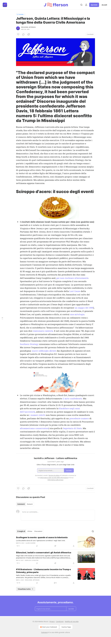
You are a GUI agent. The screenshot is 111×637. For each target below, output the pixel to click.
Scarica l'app (66, 627)
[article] (55, 542)
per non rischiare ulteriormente (72, 278)
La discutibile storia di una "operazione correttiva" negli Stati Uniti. (40, 540)
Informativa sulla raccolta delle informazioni (54, 478)
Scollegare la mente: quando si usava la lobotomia (42, 537)
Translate (20, 14)
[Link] (13, 96)
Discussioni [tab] (38, 531)
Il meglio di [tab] (21, 531)
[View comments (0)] (23, 34)
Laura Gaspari (30, 543)
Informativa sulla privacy (55, 480)
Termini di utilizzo (54, 475)
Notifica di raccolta (71, 621)
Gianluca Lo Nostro (31, 560)
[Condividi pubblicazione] (86, 5)
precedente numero (79, 418)
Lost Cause (74, 291)
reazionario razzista (43, 330)
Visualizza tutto (24, 589)
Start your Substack (49, 627)
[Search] (81, 5)
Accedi (104, 5)
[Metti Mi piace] (18, 34)
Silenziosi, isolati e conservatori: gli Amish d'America (43, 552)
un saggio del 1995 (84, 307)
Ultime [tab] (29, 531)
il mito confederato (72, 398)
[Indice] (2, 318)
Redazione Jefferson (28, 27)
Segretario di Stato (72, 428)
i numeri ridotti (37, 415)
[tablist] (25, 504)
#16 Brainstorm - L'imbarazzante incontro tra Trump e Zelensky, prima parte (43, 570)
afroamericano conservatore (34, 428)
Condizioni (60, 621)
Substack (44, 632)
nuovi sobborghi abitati (44, 350)
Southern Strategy (29, 344)
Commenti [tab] (21, 504)
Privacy (52, 621)
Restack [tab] (30, 504)
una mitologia (77, 314)
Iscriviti (94, 5)
